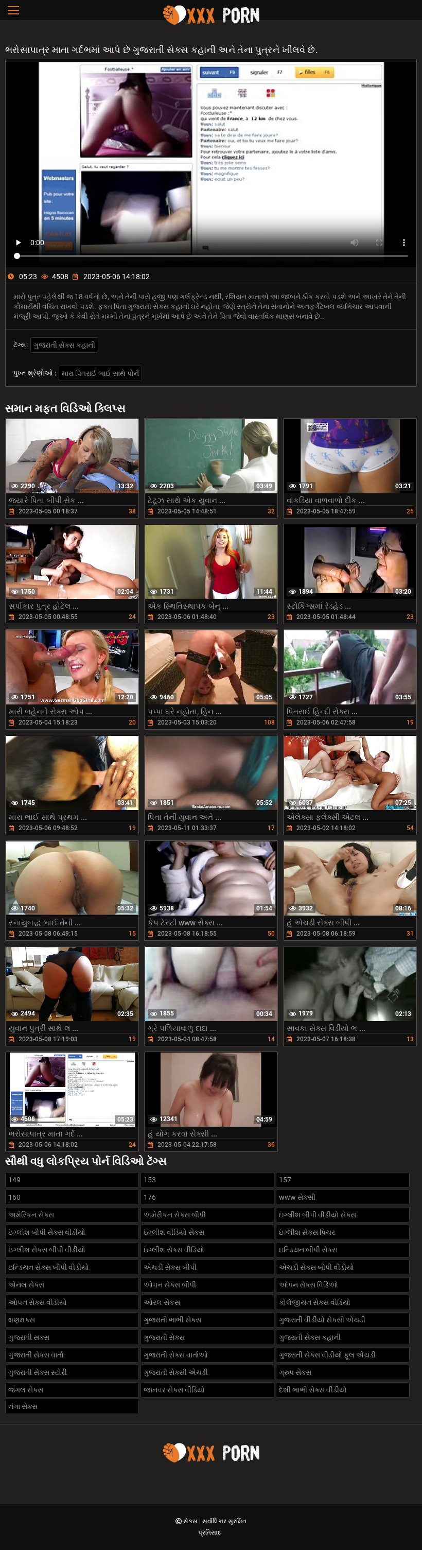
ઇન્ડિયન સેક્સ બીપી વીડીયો (48, 1267)
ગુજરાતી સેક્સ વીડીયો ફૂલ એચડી (327, 1355)
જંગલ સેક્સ (25, 1390)
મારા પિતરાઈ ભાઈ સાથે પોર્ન (100, 373)
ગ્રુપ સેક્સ (295, 1372)
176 (150, 1197)
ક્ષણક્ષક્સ (21, 1320)
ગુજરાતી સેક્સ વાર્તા (35, 1355)
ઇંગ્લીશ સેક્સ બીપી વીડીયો (46, 1250)
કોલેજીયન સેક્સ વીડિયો (314, 1302)
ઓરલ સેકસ (162, 1302)
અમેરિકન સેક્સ (31, 1215)
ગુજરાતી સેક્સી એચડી (176, 1372)
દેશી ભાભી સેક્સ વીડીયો (313, 1390)
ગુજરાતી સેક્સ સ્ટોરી (37, 1372)
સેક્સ (191, 1521)
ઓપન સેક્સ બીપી (170, 1285)
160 (14, 1197)
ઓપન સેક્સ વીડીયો (37, 1302)
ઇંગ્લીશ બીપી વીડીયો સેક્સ (317, 1215)
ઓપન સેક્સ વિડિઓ (308, 1285)
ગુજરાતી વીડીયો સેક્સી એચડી (322, 1320)
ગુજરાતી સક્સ (28, 1337)
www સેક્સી (297, 1197)
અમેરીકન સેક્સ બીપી (175, 1215)
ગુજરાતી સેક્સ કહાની (64, 345)
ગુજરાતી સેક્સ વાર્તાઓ (176, 1355)
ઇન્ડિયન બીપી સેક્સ (308, 1250)
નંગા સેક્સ (23, 1406)
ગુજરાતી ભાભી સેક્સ (172, 1320)
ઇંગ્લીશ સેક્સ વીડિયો (174, 1250)
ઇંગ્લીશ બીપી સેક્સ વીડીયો (46, 1232)
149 (14, 1180)
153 (150, 1180)
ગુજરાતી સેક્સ (164, 1337)
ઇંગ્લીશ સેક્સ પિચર (307, 1232)
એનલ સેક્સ (26, 1285)
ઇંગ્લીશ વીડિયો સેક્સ (174, 1232)
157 (285, 1180)
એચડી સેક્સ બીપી (170, 1267)
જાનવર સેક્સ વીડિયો (174, 1390)
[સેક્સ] (211, 23)
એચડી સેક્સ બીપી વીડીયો (316, 1267)
